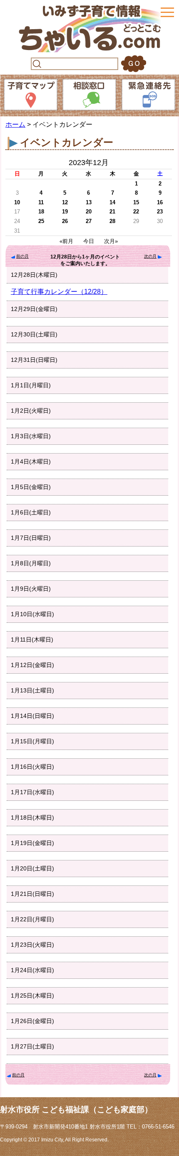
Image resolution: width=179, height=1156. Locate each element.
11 (41, 202)
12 (65, 202)
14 (112, 202)
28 (112, 221)
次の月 (150, 256)
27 (89, 221)
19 (65, 211)
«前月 (66, 241)
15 (136, 202)
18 (41, 211)
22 (136, 211)
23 (160, 211)
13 (89, 202)
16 (160, 202)
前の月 (22, 256)
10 (17, 202)
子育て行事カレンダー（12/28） (59, 291)
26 (65, 221)
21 (112, 211)
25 (41, 221)
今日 (88, 241)
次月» (111, 241)
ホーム (15, 124)
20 (89, 211)
